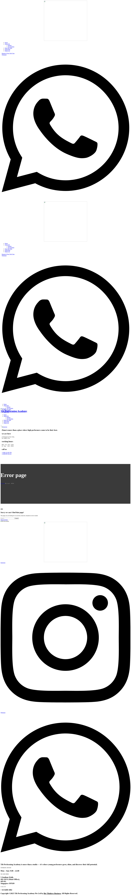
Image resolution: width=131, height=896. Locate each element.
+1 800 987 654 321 (7, 454)
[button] (65, 53)
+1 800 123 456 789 (7, 452)
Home (3, 483)
